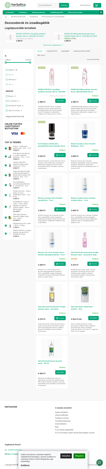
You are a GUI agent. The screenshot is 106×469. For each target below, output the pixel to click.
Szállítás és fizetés (61, 418)
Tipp (10, 84)
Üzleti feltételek (60, 424)
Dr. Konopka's (13, 101)
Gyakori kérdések (60, 412)
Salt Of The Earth (14, 110)
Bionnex (11, 96)
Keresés (63, 5)
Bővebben (59, 101)
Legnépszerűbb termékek (81, 51)
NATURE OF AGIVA (15, 106)
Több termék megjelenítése (51, 45)
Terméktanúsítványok (62, 421)
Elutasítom (65, 456)
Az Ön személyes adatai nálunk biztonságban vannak (74, 433)
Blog (56, 427)
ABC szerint (40, 55)
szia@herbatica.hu (14, 450)
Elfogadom (78, 456)
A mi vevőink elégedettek (63, 430)
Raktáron (12, 70)
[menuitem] (8, 12)
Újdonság (11, 79)
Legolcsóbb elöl (51, 51)
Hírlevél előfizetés (60, 415)
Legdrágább (64, 51)
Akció (10, 74)
